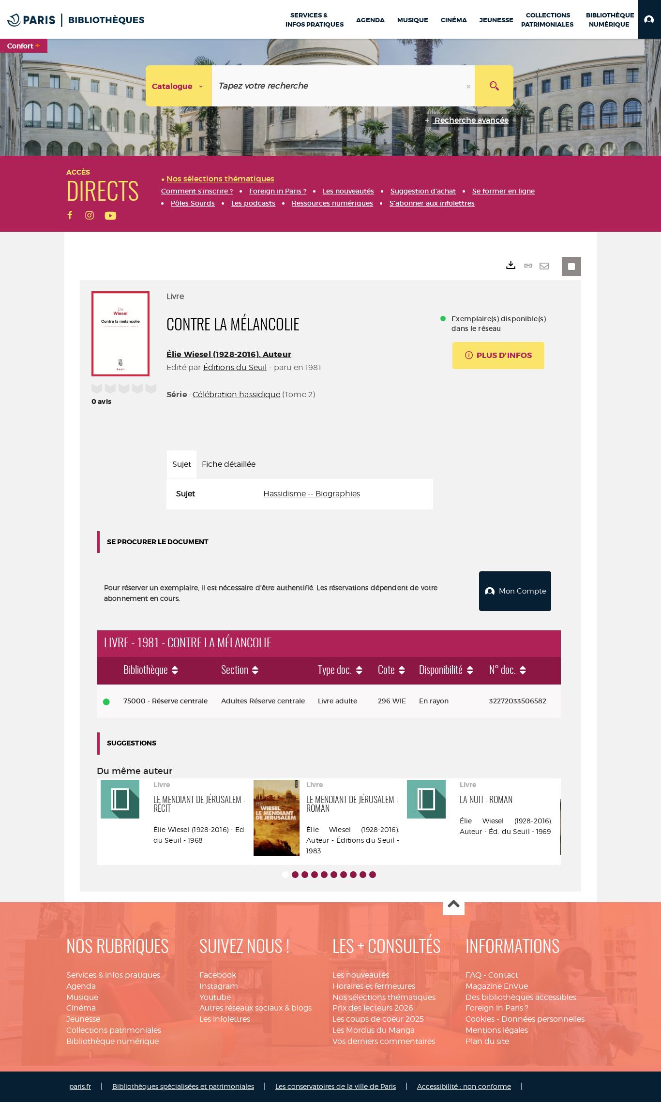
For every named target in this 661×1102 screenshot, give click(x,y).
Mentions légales (497, 1030)
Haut (454, 904)
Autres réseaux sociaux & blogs (255, 1008)
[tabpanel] (299, 494)
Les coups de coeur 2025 (378, 1019)
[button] (649, 19)
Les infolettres (224, 1019)
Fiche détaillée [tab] (228, 464)
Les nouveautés (360, 975)
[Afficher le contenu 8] (353, 874)
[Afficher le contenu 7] (343, 874)
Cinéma (81, 1008)
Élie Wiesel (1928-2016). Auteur (228, 354)
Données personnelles (543, 1019)
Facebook (217, 975)
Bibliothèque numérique (112, 1041)
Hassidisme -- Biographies (311, 493)
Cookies (480, 1019)
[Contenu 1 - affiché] (285, 874)
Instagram (218, 986)
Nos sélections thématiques (384, 997)
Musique (82, 997)
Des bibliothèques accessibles (521, 997)
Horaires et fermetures (373, 986)
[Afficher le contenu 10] (372, 874)
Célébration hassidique (236, 394)
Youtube (215, 997)
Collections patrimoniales (113, 1030)
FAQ (473, 975)
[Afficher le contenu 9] (363, 874)
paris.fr (80, 1086)
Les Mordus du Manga (373, 1030)
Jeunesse (83, 1019)
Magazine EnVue (497, 986)
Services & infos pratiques (113, 975)
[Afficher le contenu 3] (304, 874)
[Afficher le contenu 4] (314, 874)
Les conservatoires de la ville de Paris (335, 1086)
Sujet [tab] (181, 464)
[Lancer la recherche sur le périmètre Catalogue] (494, 85)
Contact (503, 975)
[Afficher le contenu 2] (295, 874)
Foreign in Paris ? (497, 1008)
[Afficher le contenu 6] (333, 874)
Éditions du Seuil (235, 367)
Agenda (81, 986)
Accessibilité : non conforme (464, 1086)
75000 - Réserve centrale (165, 701)
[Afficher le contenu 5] (324, 874)
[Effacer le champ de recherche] (469, 85)
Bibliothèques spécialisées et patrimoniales (183, 1086)
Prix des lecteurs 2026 (372, 1008)
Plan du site (487, 1041)
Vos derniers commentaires (383, 1041)
